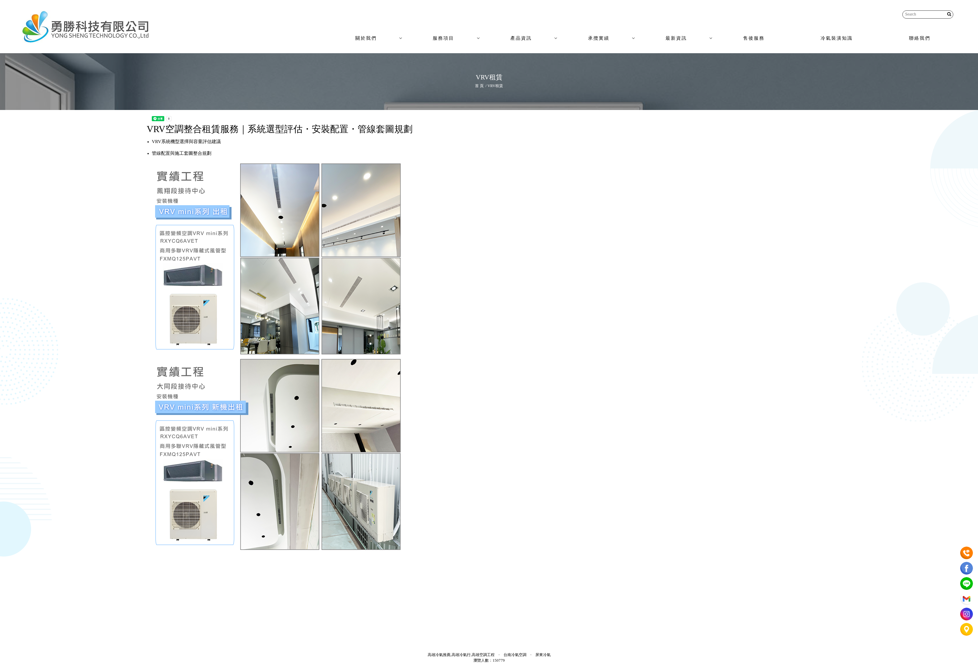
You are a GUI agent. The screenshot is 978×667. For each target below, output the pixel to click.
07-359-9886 (405, 566)
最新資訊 (676, 38)
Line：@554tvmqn (395, 597)
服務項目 (443, 38)
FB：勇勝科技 (390, 587)
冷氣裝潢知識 (837, 38)
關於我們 (366, 38)
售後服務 (754, 38)
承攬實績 (598, 38)
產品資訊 (521, 38)
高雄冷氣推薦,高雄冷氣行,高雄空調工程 (461, 654)
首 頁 (479, 86)
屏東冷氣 (543, 654)
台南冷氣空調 (515, 654)
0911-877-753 (440, 566)
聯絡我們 (919, 38)
